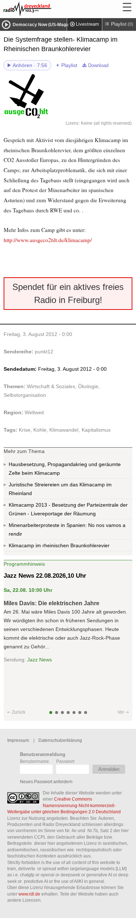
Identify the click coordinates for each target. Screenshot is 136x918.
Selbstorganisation (25, 395)
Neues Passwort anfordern (46, 781)
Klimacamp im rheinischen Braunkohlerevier (59, 545)
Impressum (18, 740)
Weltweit (34, 412)
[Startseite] (47, 9)
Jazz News (39, 659)
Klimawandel (63, 430)
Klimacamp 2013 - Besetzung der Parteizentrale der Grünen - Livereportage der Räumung (68, 509)
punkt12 (44, 351)
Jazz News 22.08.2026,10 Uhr (45, 575)
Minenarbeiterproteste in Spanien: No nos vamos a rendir (67, 529)
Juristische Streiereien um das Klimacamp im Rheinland (60, 489)
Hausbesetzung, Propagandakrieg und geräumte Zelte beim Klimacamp (65, 468)
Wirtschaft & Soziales (51, 386)
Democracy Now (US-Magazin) (44, 24)
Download (98, 65)
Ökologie (88, 386)
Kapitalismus (96, 430)
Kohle (39, 430)
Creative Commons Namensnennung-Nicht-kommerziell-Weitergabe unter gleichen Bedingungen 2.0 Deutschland (64, 805)
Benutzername (34, 761)
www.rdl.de (29, 894)
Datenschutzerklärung (60, 740)
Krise (24, 430)
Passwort (65, 761)
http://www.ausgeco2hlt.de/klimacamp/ (48, 240)
